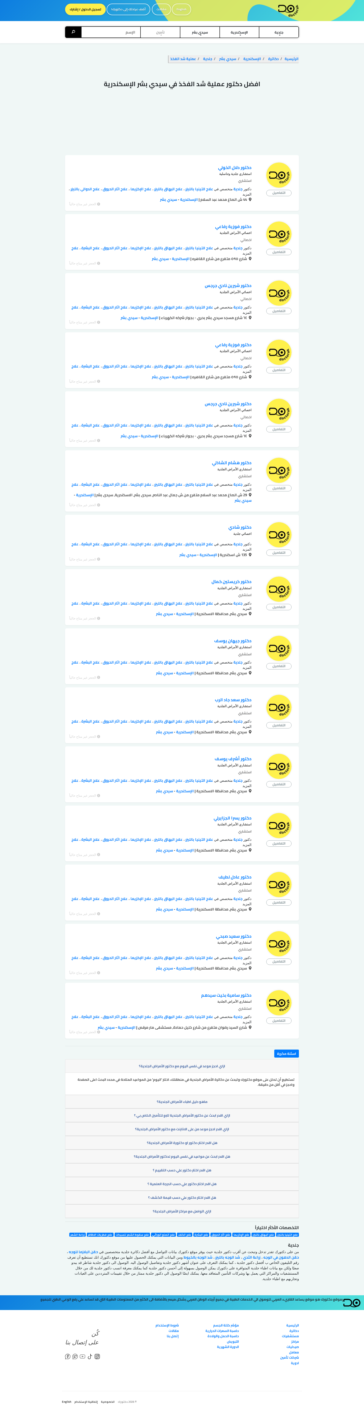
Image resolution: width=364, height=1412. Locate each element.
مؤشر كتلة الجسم (226, 1325)
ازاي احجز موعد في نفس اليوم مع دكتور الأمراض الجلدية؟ (182, 1066)
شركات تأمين (289, 1357)
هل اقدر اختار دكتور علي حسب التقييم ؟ (182, 1170)
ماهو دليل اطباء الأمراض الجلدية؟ (182, 1101)
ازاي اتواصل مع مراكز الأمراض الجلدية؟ (182, 1211)
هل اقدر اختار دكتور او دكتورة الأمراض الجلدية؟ (182, 1143)
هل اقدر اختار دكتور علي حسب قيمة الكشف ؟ (182, 1197)
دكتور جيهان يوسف (233, 641)
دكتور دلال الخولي (235, 167)
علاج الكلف (184, 1235)
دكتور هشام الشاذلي (232, 463)
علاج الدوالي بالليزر (85, 189)
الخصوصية (108, 1401)
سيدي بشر (168, 199)
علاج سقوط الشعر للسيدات (132, 1235)
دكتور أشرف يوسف (233, 759)
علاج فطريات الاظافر (100, 1235)
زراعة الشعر (77, 1235)
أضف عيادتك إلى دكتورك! (128, 9)
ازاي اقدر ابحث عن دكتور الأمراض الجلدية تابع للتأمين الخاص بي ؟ (182, 1115)
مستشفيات (290, 1336)
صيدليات (292, 1347)
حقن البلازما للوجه (83, 1251)
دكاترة (294, 1331)
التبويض (233, 1341)
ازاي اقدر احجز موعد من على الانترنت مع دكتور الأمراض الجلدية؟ (182, 1129)
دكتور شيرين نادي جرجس (228, 285)
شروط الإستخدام (167, 1325)
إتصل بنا (173, 1336)
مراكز (295, 1341)
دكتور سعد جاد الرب (233, 700)
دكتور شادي (240, 527)
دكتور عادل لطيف (235, 877)
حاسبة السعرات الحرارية (222, 1331)
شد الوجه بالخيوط (197, 1257)
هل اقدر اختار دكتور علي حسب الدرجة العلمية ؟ (182, 1184)
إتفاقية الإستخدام (86, 1401)
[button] (278, 32)
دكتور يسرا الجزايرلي (233, 818)
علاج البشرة (90, 248)
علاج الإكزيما (140, 189)
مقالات (161, 9)
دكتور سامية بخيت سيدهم (226, 995)
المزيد (247, 194)
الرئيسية (292, 1325)
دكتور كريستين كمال (231, 581)
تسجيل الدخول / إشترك (85, 9)
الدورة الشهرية (228, 1347)
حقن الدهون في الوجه (280, 1257)
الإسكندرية (188, 199)
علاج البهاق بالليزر (167, 189)
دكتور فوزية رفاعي (233, 226)
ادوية (295, 1363)
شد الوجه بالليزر (227, 1257)
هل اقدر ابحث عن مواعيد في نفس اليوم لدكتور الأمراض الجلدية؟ (182, 1156)
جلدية (237, 189)
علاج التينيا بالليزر (199, 189)
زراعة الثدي (251, 1257)
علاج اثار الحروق (114, 189)
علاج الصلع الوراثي (163, 1235)
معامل (294, 1352)
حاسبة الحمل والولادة (223, 1336)
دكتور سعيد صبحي (234, 936)
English (181, 9)
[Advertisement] (182, 123)
